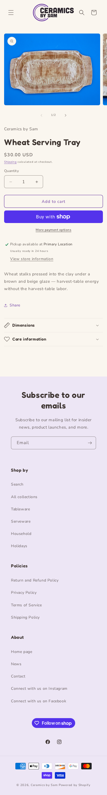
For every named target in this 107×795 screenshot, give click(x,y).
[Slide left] (41, 115)
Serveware (20, 521)
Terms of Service (26, 605)
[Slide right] (66, 115)
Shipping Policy (25, 617)
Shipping (10, 162)
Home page (21, 651)
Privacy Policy (23, 592)
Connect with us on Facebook (38, 701)
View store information (31, 258)
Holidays (19, 546)
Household (21, 533)
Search (17, 484)
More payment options (53, 230)
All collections (24, 496)
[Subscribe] (90, 442)
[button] (11, 13)
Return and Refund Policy (34, 580)
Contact (18, 676)
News (16, 664)
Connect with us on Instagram (39, 688)
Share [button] (15, 305)
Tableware (20, 509)
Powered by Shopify (75, 785)
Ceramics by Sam (44, 785)
